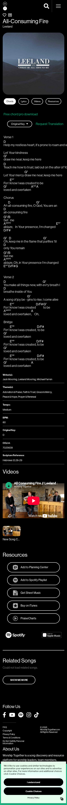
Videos (37, 101)
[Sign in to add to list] (10, 15)
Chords (9, 101)
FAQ (5, 727)
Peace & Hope (10, 396)
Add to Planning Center (34, 567)
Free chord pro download (21, 114)
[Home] (5, 6)
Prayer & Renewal (27, 396)
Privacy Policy (9, 734)
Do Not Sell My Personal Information (13, 742)
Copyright (7, 730)
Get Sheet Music (31, 592)
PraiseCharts (28, 618)
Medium (7, 409)
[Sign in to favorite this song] (4, 15)
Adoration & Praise (12, 392)
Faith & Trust (29, 392)
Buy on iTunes (29, 605)
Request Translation (49, 124)
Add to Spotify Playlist (34, 580)
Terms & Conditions (11, 737)
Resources (53, 101)
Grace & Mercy (44, 392)
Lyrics (23, 101)
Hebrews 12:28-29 (12, 460)
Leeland (8, 26)
